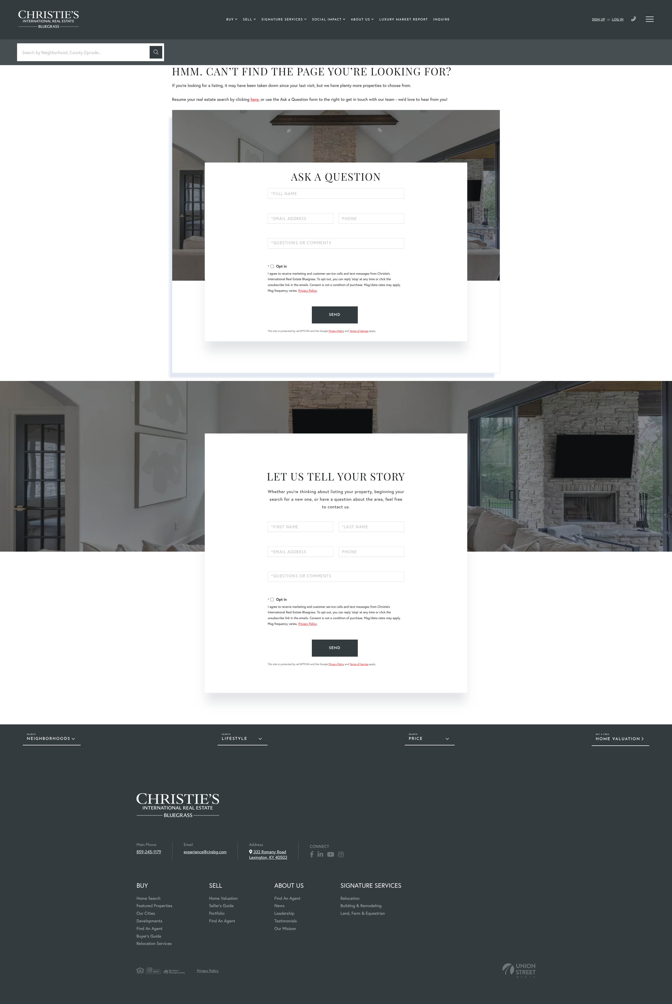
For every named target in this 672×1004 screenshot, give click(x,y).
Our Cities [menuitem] (145, 913)
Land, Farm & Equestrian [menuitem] (362, 913)
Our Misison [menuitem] (285, 928)
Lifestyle (234, 739)
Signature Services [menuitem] (282, 19)
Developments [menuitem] (149, 921)
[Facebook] (312, 854)
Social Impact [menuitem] (327, 19)
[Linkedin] (320, 854)
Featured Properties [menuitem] (154, 905)
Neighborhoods (48, 739)
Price (416, 739)
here (254, 99)
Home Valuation (618, 739)
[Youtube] (330, 854)
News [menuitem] (279, 905)
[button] (156, 52)
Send (334, 315)
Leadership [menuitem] (284, 913)
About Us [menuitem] (360, 19)
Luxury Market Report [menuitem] (403, 19)
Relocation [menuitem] (349, 898)
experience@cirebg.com (205, 852)
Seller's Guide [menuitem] (221, 905)
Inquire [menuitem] (441, 19)
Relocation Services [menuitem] (154, 943)
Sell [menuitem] (247, 19)
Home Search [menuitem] (148, 898)
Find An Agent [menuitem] (149, 928)
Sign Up (598, 19)
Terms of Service (359, 331)
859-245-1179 (633, 19)
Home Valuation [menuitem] (223, 898)
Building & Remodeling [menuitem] (360, 905)
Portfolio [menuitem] (216, 913)
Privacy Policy (307, 291)
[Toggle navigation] (650, 19)
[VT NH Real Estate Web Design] (519, 970)
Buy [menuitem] (230, 19)
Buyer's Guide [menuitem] (148, 936)
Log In (617, 19)
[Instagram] (341, 854)
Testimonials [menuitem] (285, 921)
